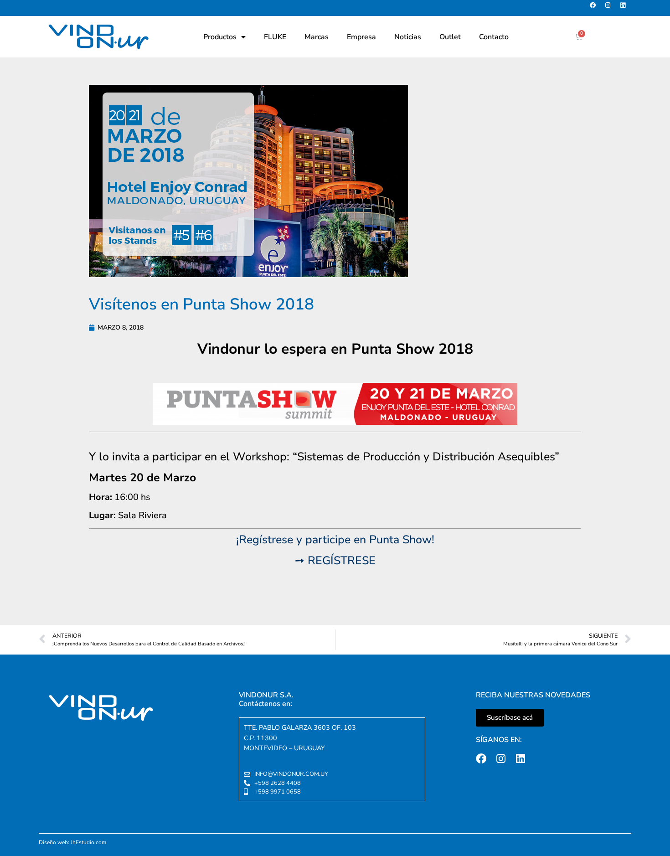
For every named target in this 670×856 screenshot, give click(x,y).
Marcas (316, 37)
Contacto (494, 37)
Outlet (450, 37)
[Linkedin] (625, 8)
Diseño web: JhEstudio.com (72, 842)
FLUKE (275, 37)
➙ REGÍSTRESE (335, 560)
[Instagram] (610, 8)
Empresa (361, 37)
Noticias (407, 37)
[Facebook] (595, 8)
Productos (220, 37)
